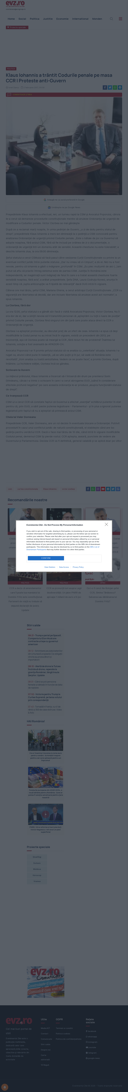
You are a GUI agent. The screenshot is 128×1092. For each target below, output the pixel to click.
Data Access (64, 567)
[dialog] (64, 546)
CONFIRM (46, 558)
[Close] (107, 525)
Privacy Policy (78, 567)
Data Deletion (49, 567)
